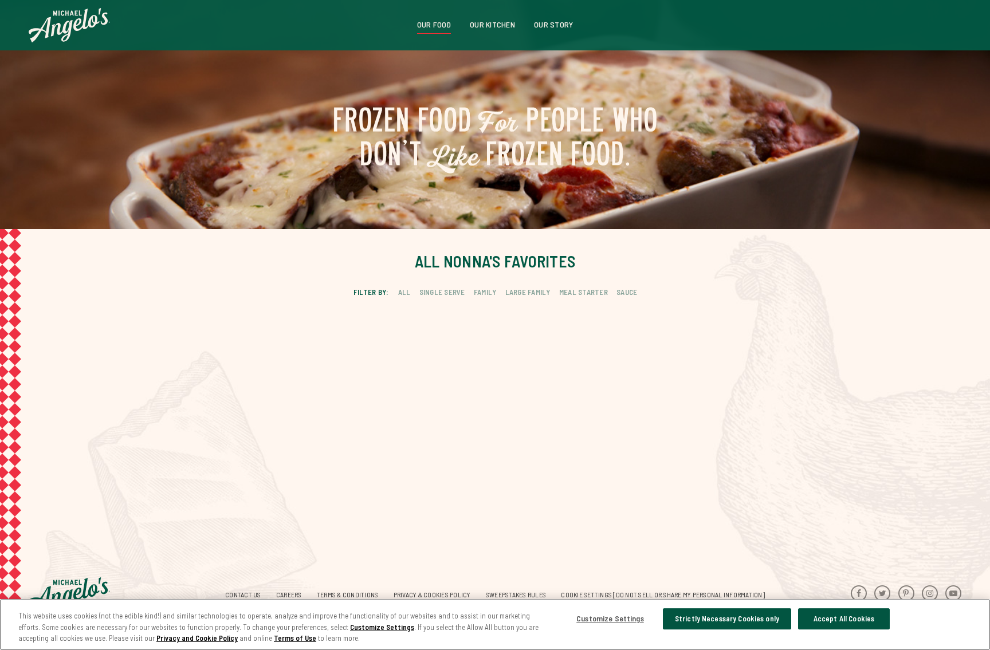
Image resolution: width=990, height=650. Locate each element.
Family (485, 292)
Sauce (626, 292)
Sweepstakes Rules (516, 594)
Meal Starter (583, 292)
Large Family (528, 292)
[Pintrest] (906, 593)
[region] (495, 624)
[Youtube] (953, 593)
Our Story (553, 24)
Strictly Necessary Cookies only (727, 618)
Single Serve (442, 292)
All (404, 292)
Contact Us (243, 594)
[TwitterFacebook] (882, 593)
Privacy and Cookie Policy (197, 638)
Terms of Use (295, 638)
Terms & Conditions (348, 594)
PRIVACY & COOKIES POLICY (432, 594)
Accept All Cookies (844, 618)
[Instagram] (930, 593)
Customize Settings (382, 627)
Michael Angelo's (70, 25)
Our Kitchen (492, 24)
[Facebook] (859, 593)
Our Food (434, 24)
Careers (289, 594)
